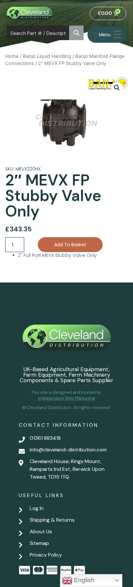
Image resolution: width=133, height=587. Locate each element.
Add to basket (70, 244)
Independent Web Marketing (66, 398)
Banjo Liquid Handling (47, 56)
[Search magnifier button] (76, 33)
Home (12, 56)
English (83, 580)
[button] (117, 88)
